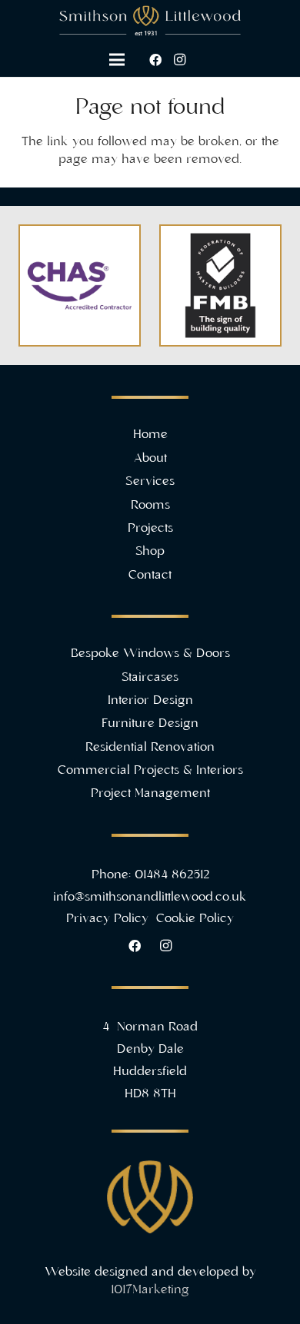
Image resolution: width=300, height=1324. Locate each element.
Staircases (150, 678)
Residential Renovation (150, 748)
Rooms (150, 506)
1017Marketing (150, 1290)
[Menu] (117, 60)
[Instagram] (180, 60)
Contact (150, 575)
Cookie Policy (195, 919)
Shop (150, 552)
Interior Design (150, 701)
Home (150, 435)
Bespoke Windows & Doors (150, 654)
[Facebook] (155, 60)
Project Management (150, 794)
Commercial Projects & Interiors (150, 771)
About (150, 459)
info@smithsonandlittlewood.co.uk (150, 897)
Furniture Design (150, 724)
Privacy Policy (109, 919)
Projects (150, 529)
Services (150, 482)
